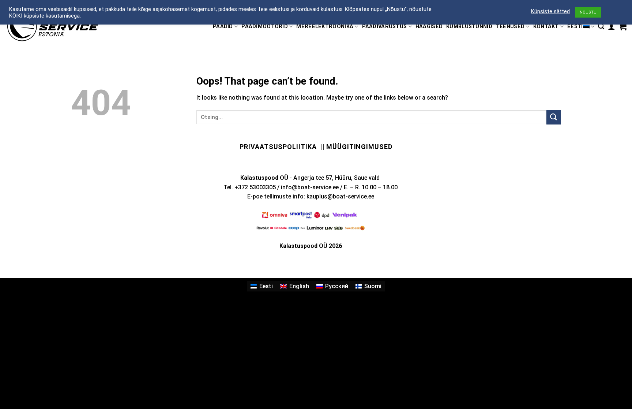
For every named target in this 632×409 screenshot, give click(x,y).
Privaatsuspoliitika (278, 146)
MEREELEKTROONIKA (324, 26)
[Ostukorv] (623, 27)
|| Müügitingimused (356, 146)
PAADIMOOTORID (264, 26)
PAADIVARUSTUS (384, 26)
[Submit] (553, 117)
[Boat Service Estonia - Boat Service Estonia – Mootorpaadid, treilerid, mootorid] (52, 26)
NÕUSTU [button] (588, 12)
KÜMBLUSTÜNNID (469, 26)
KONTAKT (546, 26)
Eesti (575, 26)
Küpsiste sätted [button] (550, 11)
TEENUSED (510, 26)
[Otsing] (601, 26)
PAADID (223, 26)
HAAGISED (429, 26)
